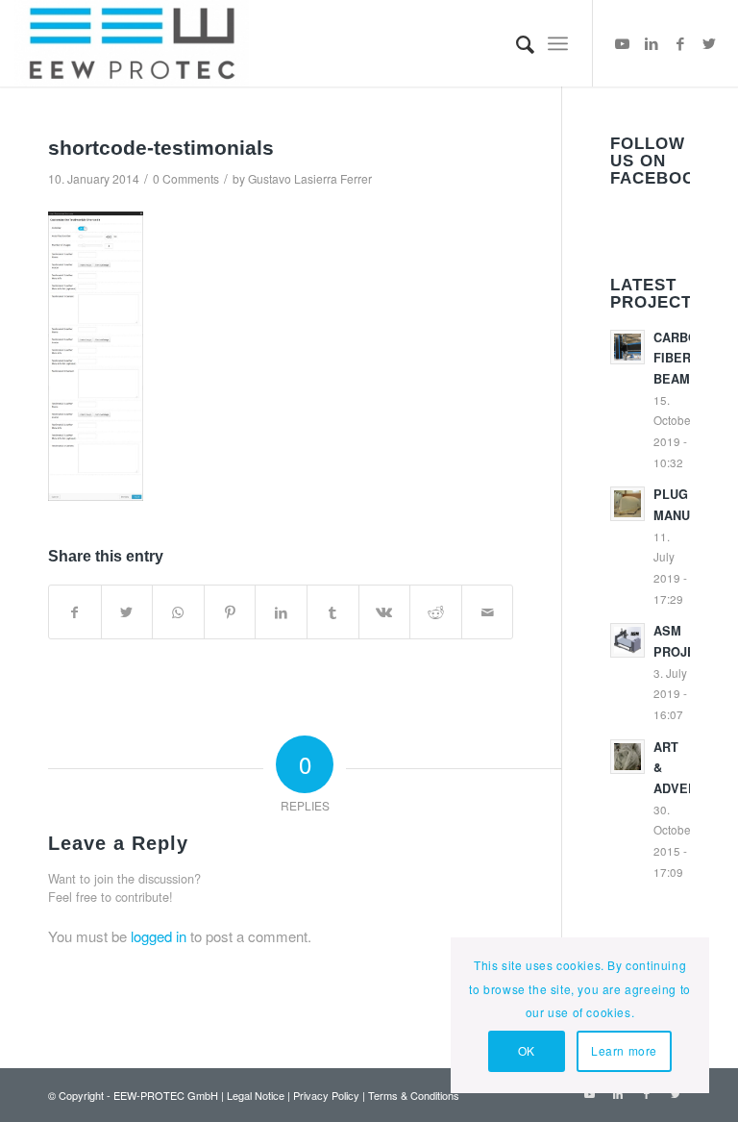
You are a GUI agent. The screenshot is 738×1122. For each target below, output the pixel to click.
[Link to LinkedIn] (651, 43)
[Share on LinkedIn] (281, 612)
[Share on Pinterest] (230, 612)
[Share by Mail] (487, 612)
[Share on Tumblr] (333, 612)
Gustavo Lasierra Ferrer (310, 178)
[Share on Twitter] (127, 612)
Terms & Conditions (413, 1095)
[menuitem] (515, 43)
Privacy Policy (326, 1095)
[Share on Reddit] (435, 612)
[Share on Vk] (384, 612)
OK (526, 1050)
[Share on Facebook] (75, 612)
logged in (158, 936)
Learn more (624, 1050)
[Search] (515, 43)
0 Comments (186, 178)
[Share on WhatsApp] (178, 612)
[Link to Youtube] (622, 43)
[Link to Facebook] (680, 43)
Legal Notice (255, 1095)
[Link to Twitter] (709, 43)
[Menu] (558, 43)
